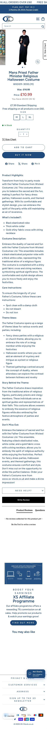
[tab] (24, 511)
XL (30, 117)
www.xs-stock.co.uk (13, 479)
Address (23, 691)
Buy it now (23, 155)
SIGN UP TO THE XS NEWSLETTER (23, 699)
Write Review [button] (23, 500)
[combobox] (23, 26)
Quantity (23, 129)
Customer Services (23, 685)
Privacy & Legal (23, 678)
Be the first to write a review (23, 524)
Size (23, 112)
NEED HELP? (23, 490)
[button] (23, 524)
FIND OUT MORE (23, 623)
